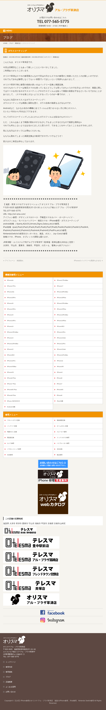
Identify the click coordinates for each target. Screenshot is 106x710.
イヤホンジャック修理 (14, 449)
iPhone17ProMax (62, 280)
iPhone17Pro (11, 286)
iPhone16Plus (61, 297)
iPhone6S (60, 389)
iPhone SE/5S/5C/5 (13, 401)
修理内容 (9, 667)
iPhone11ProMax (62, 355)
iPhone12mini (61, 349)
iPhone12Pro (61, 343)
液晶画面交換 (61, 420)
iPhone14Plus (61, 320)
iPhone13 (10, 338)
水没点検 (59, 449)
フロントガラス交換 (13, 420)
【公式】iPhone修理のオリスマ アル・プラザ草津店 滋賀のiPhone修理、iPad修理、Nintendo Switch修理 (54, 701)
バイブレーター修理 (63, 443)
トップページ (11, 662)
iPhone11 (60, 361)
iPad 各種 (60, 401)
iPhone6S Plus (12, 389)
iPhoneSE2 (10, 355)
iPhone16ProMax (62, 292)
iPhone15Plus (61, 309)
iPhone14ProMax (62, 315)
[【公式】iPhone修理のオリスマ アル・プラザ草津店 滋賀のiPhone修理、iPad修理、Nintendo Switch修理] (53, 9)
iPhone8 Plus (11, 378)
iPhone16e (10, 292)
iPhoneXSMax (11, 366)
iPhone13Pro (61, 332)
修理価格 (9, 672)
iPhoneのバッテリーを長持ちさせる (88, 261)
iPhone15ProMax (62, 303)
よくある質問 (11, 687)
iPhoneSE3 (60, 326)
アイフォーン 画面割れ (13, 261)
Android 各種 (11, 407)
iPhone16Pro (11, 297)
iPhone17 (60, 286)
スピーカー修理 (62, 432)
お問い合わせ (11, 692)
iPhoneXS (10, 372)
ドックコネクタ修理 (63, 437)
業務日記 (56, 57)
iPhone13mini (61, 338)
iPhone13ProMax (12, 332)
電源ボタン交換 (12, 432)
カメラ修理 (10, 443)
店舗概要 (9, 682)
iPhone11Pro (11, 361)
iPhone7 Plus (11, 384)
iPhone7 (59, 384)
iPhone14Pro (11, 320)
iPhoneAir (10, 280)
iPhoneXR (60, 366)
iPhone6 (59, 395)
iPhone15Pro (11, 309)
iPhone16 (10, 303)
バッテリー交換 (12, 426)
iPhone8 (59, 378)
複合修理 (59, 455)
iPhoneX (60, 372)
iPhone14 (10, 326)
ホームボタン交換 (62, 426)
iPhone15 (10, 315)
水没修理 (10, 455)
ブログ (8, 677)
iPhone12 (10, 349)
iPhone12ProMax (12, 343)
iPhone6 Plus (11, 395)
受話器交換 (10, 437)
